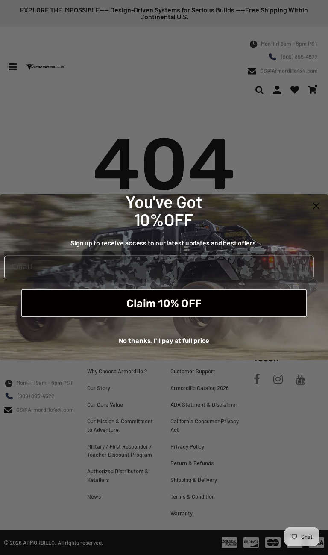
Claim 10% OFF (163, 303)
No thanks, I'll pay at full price (164, 341)
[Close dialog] (316, 205)
